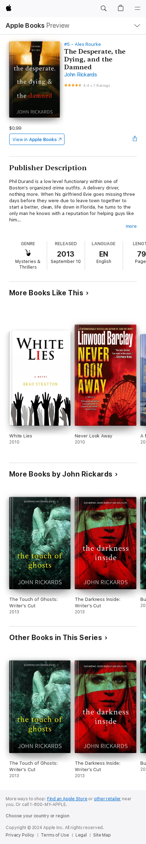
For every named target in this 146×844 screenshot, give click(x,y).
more (131, 226)
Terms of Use (55, 835)
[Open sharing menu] (135, 139)
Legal (81, 835)
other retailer (107, 798)
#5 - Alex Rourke (82, 44)
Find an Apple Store (67, 798)
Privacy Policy (20, 835)
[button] (103, 8)
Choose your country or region (37, 815)
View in (34, 139)
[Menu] (137, 8)
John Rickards (80, 74)
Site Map (102, 835)
